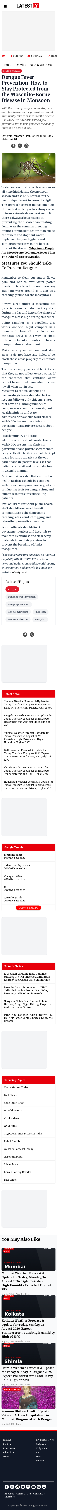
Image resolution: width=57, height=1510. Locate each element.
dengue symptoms (18, 612)
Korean (40, 1460)
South (39, 1456)
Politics (7, 1444)
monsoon (40, 612)
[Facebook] (7, 1487)
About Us (9, 1493)
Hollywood (42, 1448)
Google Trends (13, 847)
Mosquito (40, 619)
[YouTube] (23, 1487)
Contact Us (39, 1493)
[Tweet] (32, 634)
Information (9, 1448)
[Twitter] (12, 1487)
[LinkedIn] (33, 1487)
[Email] (44, 1487)
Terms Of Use (23, 1493)
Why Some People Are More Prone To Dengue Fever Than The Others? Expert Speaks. (28, 252)
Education (8, 1452)
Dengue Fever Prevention (22, 596)
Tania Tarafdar (14, 135)
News (6, 1456)
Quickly (18, 56)
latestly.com (19, 572)
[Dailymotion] (17, 1487)
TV (37, 1452)
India (7, 1439)
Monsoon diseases (18, 619)
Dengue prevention (18, 604)
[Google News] (38, 1487)
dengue (12, 589)
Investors (10, 1496)
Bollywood (41, 1444)
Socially (36, 56)
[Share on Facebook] (25, 634)
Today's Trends (28, 907)
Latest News (12, 693)
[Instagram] (28, 1487)
